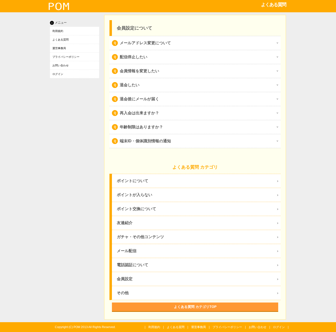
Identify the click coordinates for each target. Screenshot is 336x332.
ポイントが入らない (134, 195)
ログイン (57, 73)
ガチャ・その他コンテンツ (140, 237)
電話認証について (132, 265)
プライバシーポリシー (65, 56)
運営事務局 (59, 48)
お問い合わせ (60, 65)
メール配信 (127, 251)
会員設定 (125, 279)
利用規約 (57, 30)
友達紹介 (125, 223)
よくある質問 (60, 39)
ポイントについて (132, 181)
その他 (123, 293)
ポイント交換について (136, 209)
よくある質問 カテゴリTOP (195, 307)
